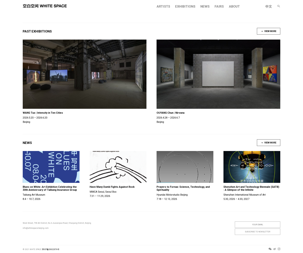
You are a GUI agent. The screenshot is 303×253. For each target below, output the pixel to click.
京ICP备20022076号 (50, 249)
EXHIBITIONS (185, 6)
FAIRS (219, 6)
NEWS (205, 6)
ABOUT (234, 6)
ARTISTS (163, 6)
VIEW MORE (270, 31)
